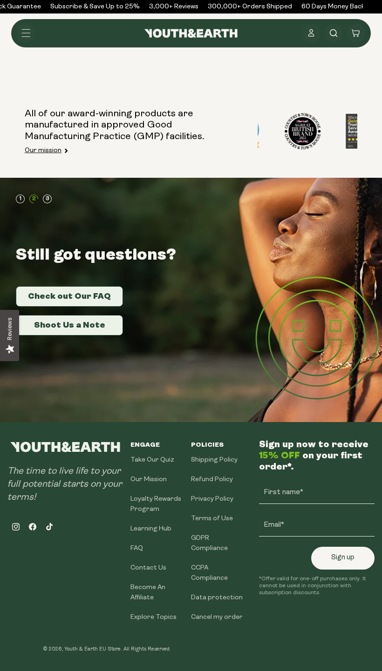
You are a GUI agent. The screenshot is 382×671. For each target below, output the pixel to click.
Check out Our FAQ (69, 296)
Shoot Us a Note (69, 324)
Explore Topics (153, 617)
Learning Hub (150, 528)
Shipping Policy (214, 459)
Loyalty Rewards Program (155, 504)
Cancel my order (217, 617)
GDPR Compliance (209, 543)
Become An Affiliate (147, 592)
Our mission (43, 150)
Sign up (343, 557)
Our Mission (148, 479)
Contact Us (148, 567)
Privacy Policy (212, 499)
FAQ (136, 548)
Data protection (217, 597)
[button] (26, 33)
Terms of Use (212, 518)
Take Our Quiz (152, 459)
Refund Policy (212, 479)
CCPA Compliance (209, 573)
